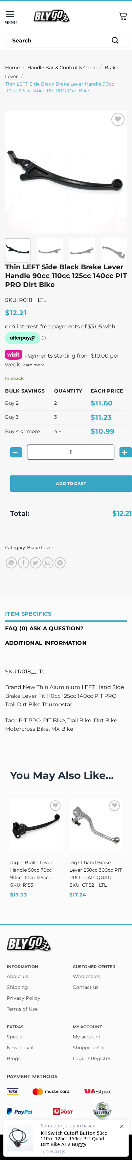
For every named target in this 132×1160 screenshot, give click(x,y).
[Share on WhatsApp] (11, 562)
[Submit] (115, 41)
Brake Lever (40, 547)
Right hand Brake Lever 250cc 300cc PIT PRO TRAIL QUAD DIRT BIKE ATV (95, 870)
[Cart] (123, 16)
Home (12, 68)
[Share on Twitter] (35, 562)
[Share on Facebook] (23, 562)
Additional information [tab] (46, 643)
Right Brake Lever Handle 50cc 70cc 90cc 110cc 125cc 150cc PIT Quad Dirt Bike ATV (33, 870)
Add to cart (71, 483)
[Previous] (16, 172)
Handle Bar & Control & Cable (61, 68)
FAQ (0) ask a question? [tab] (44, 628)
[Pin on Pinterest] (60, 562)
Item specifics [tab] (28, 614)
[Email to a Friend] (47, 562)
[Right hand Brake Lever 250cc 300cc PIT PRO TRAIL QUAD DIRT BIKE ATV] (95, 825)
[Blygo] (52, 16)
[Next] (116, 172)
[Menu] (12, 16)
